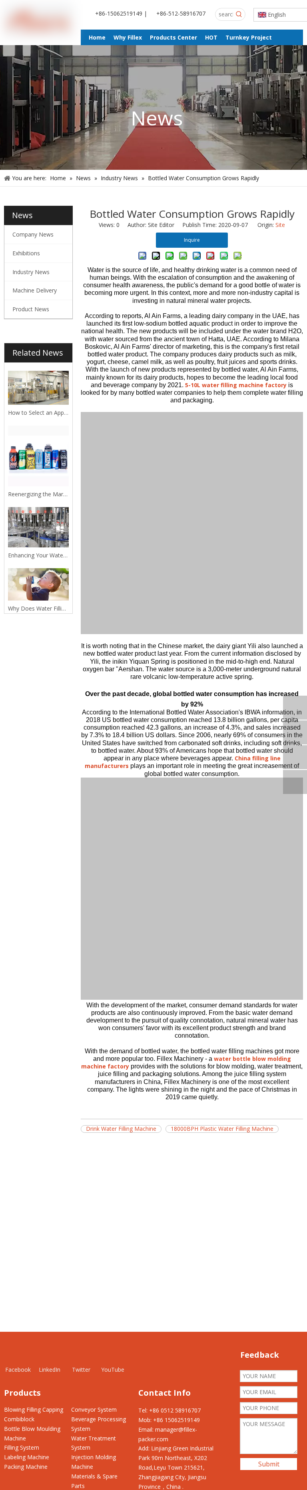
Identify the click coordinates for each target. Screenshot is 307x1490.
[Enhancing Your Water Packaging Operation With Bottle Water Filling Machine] (38, 527)
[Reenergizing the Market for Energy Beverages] (38, 456)
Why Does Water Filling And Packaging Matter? (38, 608)
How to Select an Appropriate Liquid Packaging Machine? (38, 412)
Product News (30, 309)
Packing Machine (26, 1466)
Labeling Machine (26, 1457)
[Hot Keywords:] (239, 14)
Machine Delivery (34, 290)
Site (280, 225)
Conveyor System (94, 1409)
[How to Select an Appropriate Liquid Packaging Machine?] (38, 388)
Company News (33, 234)
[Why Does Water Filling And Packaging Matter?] (38, 584)
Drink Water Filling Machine (121, 1128)
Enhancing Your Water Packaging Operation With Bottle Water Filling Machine (38, 555)
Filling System (21, 1447)
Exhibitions (26, 253)
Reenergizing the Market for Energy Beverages (38, 494)
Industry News (31, 272)
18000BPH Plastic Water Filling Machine (222, 1128)
